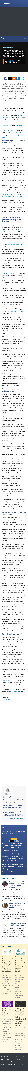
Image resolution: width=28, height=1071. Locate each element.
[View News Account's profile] (6, 62)
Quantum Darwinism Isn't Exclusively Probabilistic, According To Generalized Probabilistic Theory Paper (7, 964)
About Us (3, 1058)
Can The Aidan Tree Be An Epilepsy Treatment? (7, 1012)
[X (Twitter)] (3, 38)
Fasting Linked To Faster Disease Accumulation (12, 808)
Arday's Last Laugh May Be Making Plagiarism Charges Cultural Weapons (17, 884)
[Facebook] (2, 38)
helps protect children (19, 311)
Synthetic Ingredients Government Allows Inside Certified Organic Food (13, 814)
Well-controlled (6, 125)
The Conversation (15, 692)
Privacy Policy (18, 1058)
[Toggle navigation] (24, 3)
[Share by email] (14, 78)
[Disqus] (14, 721)
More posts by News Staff (16, 818)
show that (19, 125)
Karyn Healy (7, 680)
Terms (25, 1057)
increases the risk (7, 130)
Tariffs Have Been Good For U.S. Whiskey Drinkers (17, 905)
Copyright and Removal (10, 1059)
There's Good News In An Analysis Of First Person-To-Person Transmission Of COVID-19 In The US (20, 964)
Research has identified (9, 273)
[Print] (22, 78)
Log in (25, 38)
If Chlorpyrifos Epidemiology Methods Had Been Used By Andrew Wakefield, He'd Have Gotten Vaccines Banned (20, 1017)
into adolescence (17, 132)
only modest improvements (10, 194)
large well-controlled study (15, 244)
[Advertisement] (14, 21)
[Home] (6, 3)
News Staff (13, 60)
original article (8, 694)
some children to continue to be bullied (13, 196)
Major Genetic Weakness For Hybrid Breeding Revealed (13, 811)
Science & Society (8, 47)
